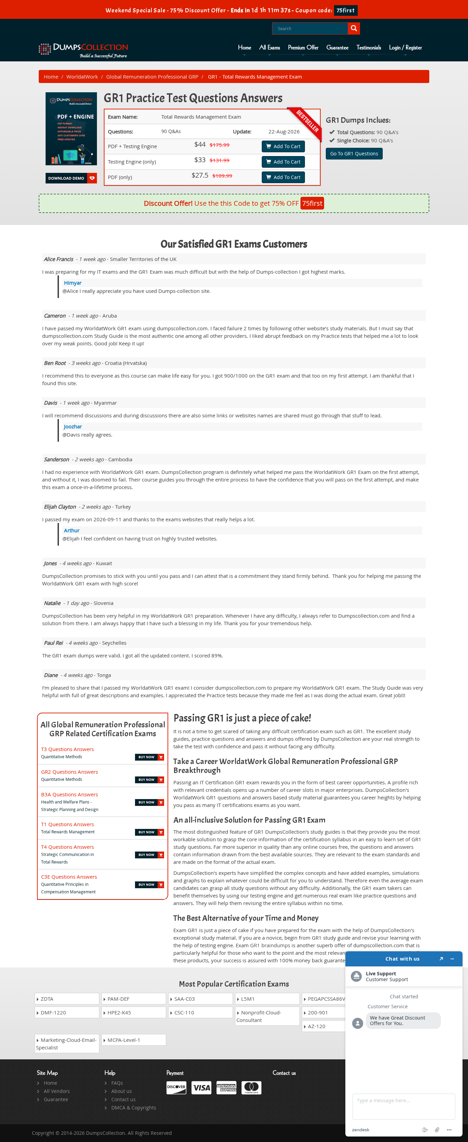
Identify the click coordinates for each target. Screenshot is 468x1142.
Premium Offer (303, 48)
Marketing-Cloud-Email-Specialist (66, 1043)
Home (244, 48)
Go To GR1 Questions (354, 153)
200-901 (317, 1012)
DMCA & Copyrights (133, 1107)
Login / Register (405, 48)
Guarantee (337, 48)
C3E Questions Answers (69, 876)
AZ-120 (316, 1026)
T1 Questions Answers (67, 824)
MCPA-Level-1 (123, 1039)
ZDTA (46, 998)
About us (121, 1091)
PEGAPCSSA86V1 (327, 998)
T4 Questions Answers (67, 846)
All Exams (269, 48)
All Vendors (57, 1091)
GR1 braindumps (270, 945)
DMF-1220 (52, 1012)
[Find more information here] (404, 1044)
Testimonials (369, 48)
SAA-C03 (184, 998)
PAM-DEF (118, 998)
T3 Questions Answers (67, 749)
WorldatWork (82, 76)
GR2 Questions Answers (69, 771)
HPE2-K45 (118, 1012)
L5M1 (247, 998)
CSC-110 (183, 1012)
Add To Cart (285, 146)
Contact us (123, 1099)
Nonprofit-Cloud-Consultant (258, 1016)
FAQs (117, 1083)
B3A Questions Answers (69, 794)
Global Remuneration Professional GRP (152, 76)
